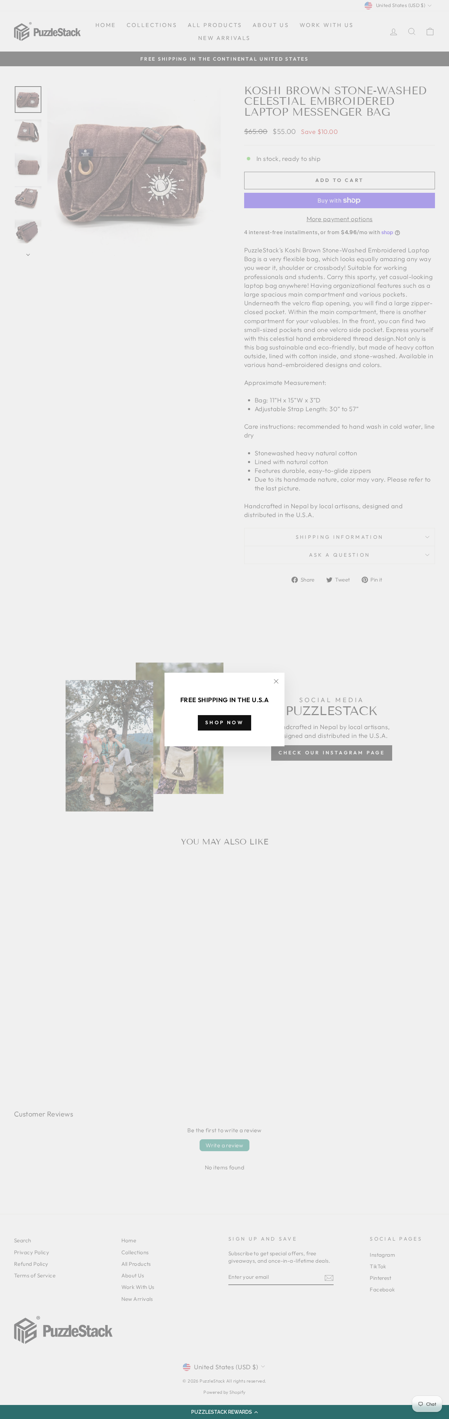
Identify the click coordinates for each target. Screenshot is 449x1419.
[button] (224, 1412)
